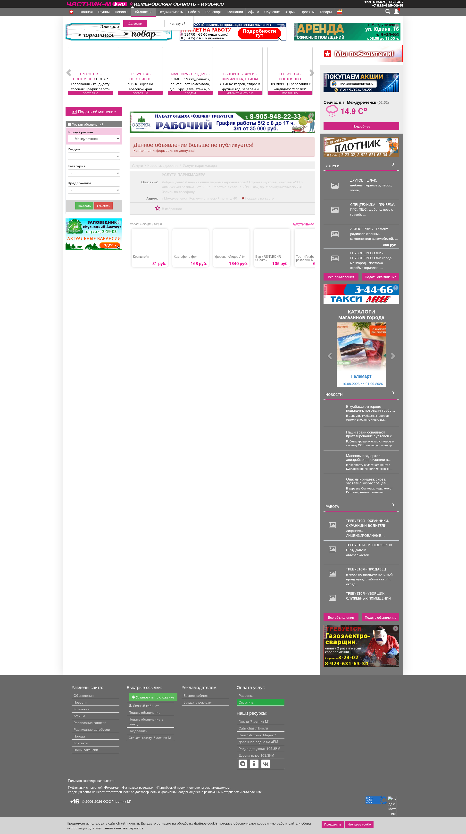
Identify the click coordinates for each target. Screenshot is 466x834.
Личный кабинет (145, 705)
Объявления (143, 11)
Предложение (79, 182)
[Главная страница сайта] (97, 3)
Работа (194, 11)
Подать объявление (96, 111)
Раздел (74, 148)
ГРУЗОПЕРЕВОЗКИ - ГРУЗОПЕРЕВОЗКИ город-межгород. (371, 257)
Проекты (307, 11)
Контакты (81, 742)
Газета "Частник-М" (254, 721)
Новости (121, 11)
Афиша (253, 11)
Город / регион (80, 132)
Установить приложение (154, 697)
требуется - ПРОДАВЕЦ (366, 569)
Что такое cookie (359, 824)
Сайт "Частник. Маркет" (257, 734)
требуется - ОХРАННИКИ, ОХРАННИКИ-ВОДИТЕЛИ (367, 523)
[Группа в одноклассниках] (242, 764)
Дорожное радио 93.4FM (258, 741)
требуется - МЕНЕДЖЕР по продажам (369, 547)
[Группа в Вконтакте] (265, 764)
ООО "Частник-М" (117, 801)
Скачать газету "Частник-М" (150, 737)
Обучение (272, 11)
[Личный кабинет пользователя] (396, 11)
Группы (104, 11)
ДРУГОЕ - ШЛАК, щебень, (363, 182)
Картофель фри (185, 256)
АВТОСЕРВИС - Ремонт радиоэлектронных (369, 231)
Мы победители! (364, 53)
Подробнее (361, 126)
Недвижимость (170, 11)
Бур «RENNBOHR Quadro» (268, 258)
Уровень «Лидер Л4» (230, 256)
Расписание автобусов (92, 729)
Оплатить (246, 702)
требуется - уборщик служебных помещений (368, 596)
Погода (79, 736)
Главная (86, 11)
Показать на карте (259, 198)
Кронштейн (141, 256)
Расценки (246, 695)
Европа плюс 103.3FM (256, 755)
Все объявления (341, 276)
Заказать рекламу (197, 702)
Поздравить (138, 730)
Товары (326, 11)
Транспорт (213, 11)
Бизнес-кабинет (195, 695)
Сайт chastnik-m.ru (253, 728)
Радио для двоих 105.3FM (259, 748)
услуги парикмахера (184, 174)
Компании (235, 11)
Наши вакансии (86, 749)
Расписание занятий (90, 722)
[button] (329, 354)
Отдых (290, 11)
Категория (76, 165)
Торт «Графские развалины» (307, 258)
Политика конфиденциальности (91, 780)
